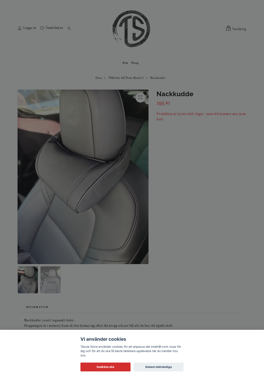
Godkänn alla (105, 367)
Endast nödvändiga (158, 367)
